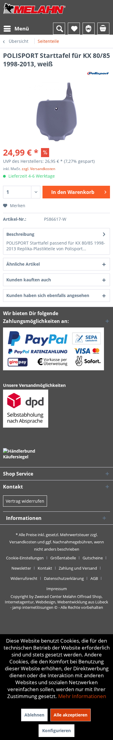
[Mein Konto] (89, 29)
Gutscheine (93, 558)
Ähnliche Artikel (23, 264)
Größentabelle (63, 558)
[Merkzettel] (74, 29)
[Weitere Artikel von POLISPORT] (98, 73)
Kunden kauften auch (28, 280)
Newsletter (21, 568)
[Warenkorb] (103, 29)
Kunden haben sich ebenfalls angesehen (47, 295)
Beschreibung (20, 234)
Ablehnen (34, 715)
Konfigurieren (56, 730)
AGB (94, 578)
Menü (21, 28)
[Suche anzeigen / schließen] (59, 29)
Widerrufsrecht (24, 578)
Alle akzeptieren (70, 715)
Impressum (56, 588)
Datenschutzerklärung (64, 578)
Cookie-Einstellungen (25, 558)
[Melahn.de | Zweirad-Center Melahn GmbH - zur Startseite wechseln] (34, 14)
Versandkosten (22, 542)
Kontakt (45, 568)
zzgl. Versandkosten (38, 168)
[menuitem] (16, 29)
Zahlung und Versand (78, 568)
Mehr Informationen (82, 696)
